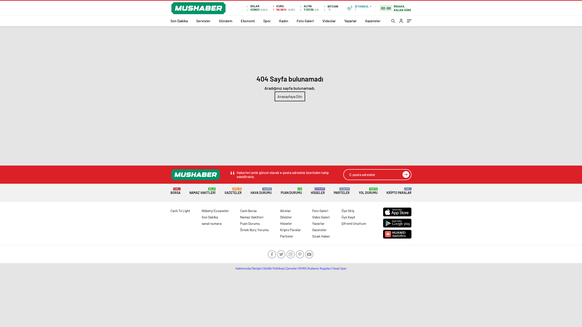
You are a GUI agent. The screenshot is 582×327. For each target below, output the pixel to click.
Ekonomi (248, 21)
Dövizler (286, 217)
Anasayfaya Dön (289, 96)
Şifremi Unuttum (353, 223)
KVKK (302, 268)
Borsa (176, 191)
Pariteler (342, 191)
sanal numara (212, 223)
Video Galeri (321, 217)
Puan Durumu (291, 191)
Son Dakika (179, 21)
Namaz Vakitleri (202, 191)
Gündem (225, 21)
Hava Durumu (261, 191)
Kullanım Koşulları (319, 268)
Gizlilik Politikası (274, 268)
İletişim (257, 268)
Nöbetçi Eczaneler (215, 211)
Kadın (283, 21)
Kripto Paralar (398, 191)
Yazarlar (350, 21)
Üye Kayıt (348, 217)
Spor (267, 21)
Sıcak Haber (321, 236)
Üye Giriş (347, 211)
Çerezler (291, 268)
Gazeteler (373, 21)
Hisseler (318, 191)
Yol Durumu (368, 191)
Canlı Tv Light (180, 211)
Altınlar (285, 211)
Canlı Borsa (248, 211)
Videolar (329, 21)
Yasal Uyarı (340, 268)
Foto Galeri (305, 21)
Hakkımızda (243, 268)
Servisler (203, 21)
